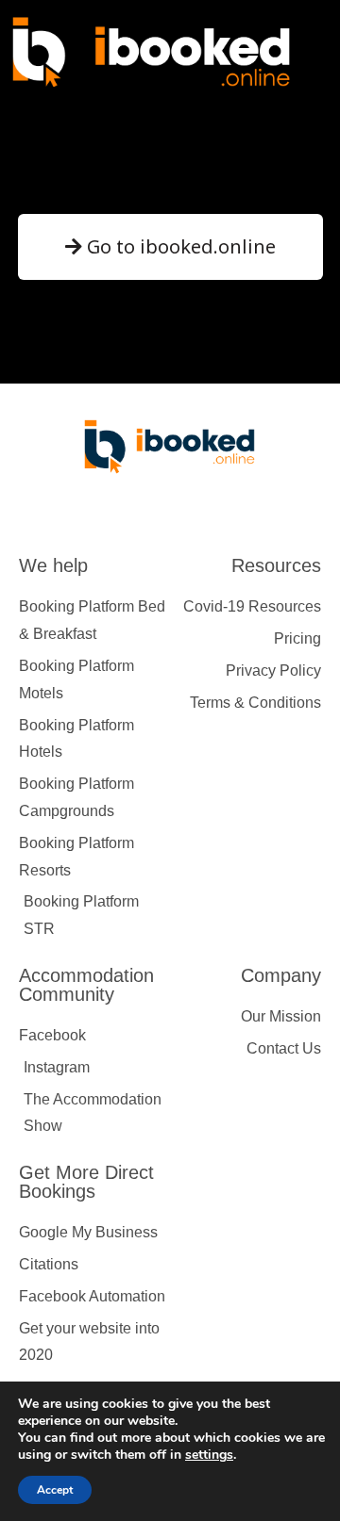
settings (209, 1455)
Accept (55, 1489)
